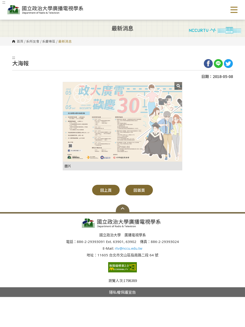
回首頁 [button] (139, 190)
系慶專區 (49, 41)
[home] (46, 10)
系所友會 (32, 41)
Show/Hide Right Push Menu (234, 10)
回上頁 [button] (106, 190)
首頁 (20, 41)
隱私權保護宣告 (122, 292)
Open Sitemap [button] (122, 208)
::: (13, 57)
